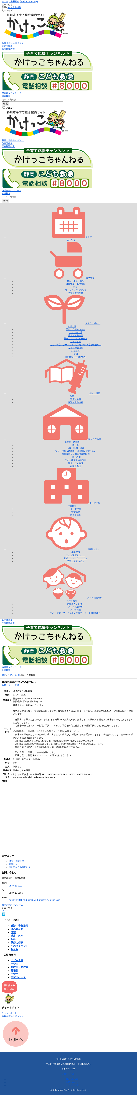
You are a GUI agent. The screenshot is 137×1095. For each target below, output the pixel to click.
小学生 (14, 963)
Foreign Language (29, 1)
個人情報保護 (72, 1079)
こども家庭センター (75, 555)
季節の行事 (17, 942)
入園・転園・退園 (75, 448)
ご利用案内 (14, 1)
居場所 (14, 970)
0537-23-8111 (15, 886)
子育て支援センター (75, 329)
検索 (5, 103)
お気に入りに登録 (10, 685)
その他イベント (19, 945)
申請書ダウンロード (11, 93)
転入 (75, 287)
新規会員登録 (8, 43)
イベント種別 (13, 675)
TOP (4, 675)
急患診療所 (7, 46)
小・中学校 (75, 509)
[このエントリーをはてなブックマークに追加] (3, 915)
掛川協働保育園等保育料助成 (76, 454)
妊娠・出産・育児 (75, 281)
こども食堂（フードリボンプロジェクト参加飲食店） (75, 344)
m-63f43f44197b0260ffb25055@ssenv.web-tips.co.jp (34, 900)
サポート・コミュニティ (75, 558)
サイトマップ (72, 1085)
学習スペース (18, 977)
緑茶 (19, 7)
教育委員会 (75, 515)
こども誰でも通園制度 (75, 460)
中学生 (14, 973)
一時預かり (75, 457)
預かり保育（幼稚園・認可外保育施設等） (75, 451)
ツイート (6, 911)
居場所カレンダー (75, 604)
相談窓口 (75, 552)
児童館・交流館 (75, 335)
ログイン (19, 43)
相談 (13, 939)
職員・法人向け (75, 463)
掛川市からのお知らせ (19, 867)
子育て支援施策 (75, 293)
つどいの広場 (75, 332)
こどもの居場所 (75, 347)
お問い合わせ (68, 1074)
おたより (75, 350)
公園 (75, 353)
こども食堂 (75, 341)
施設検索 (6, 96)
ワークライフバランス (75, 290)
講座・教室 (75, 399)
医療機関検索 (8, 49)
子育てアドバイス (75, 561)
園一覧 (75, 445)
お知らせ (13, 864)
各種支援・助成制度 (75, 284)
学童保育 (75, 512)
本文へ (5, 1)
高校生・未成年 (19, 967)
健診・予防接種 (75, 402)
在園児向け (75, 466)
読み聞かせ (17, 929)
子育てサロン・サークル (75, 338)
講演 (13, 932)
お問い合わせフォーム (12, 905)
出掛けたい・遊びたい (75, 356)
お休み (14, 949)
